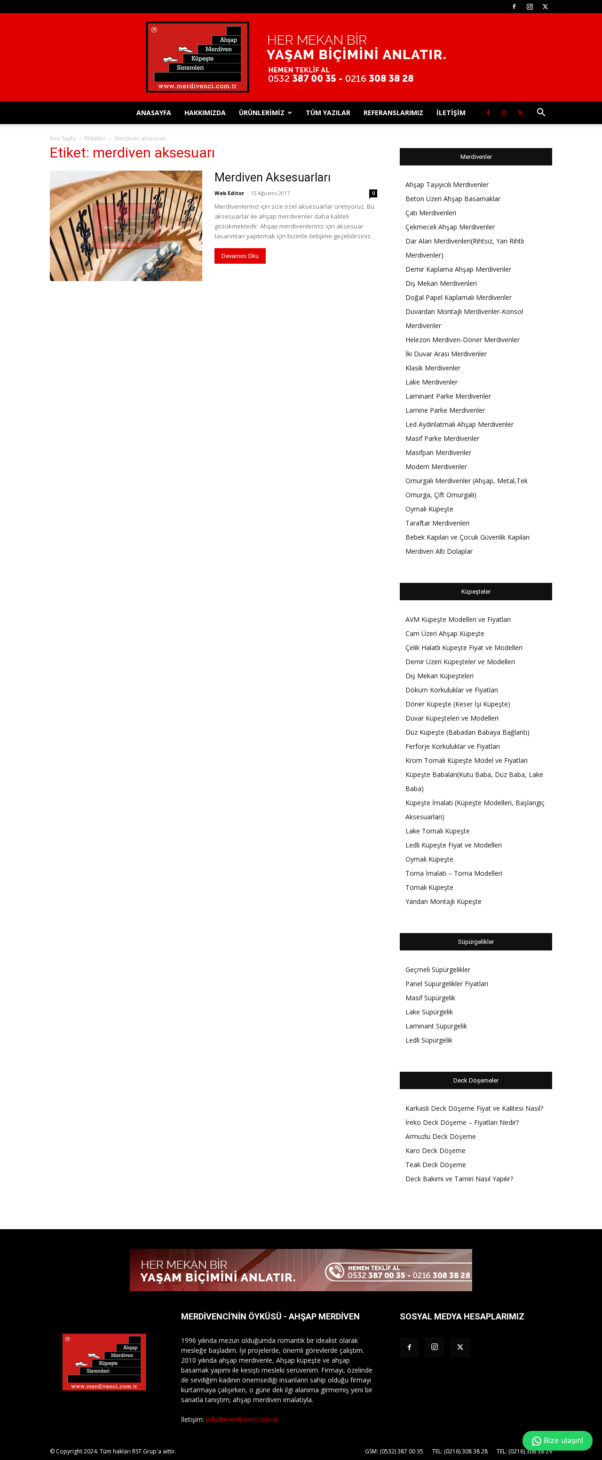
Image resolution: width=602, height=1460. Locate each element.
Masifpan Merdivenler (438, 452)
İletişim (451, 112)
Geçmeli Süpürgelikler (437, 969)
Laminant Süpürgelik (436, 1025)
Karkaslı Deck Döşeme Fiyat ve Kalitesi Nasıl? (474, 1108)
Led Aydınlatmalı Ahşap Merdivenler (459, 424)
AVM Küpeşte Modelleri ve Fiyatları (458, 619)
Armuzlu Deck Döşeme (440, 1136)
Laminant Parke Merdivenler (448, 396)
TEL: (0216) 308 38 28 (460, 1451)
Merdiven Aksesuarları (272, 177)
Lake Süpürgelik (429, 1011)
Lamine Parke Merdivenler (445, 410)
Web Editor (229, 192)
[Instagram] (530, 6)
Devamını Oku (240, 255)
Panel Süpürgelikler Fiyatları (446, 983)
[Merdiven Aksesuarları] (126, 226)
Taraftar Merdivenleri (437, 522)
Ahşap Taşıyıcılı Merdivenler (447, 184)
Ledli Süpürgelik (428, 1040)
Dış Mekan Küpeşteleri (439, 675)
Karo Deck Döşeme (435, 1150)
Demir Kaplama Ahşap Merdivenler (458, 269)
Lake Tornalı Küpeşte (437, 830)
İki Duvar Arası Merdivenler (446, 353)
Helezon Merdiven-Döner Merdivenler (462, 339)
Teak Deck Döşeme (435, 1164)
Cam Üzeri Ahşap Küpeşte (444, 633)
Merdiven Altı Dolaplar (439, 551)
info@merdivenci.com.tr (242, 1419)
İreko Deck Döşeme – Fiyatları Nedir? (462, 1122)
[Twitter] (545, 6)
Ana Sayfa (63, 138)
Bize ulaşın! (562, 1440)
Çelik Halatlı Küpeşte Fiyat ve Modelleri (464, 647)
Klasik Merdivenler (432, 367)
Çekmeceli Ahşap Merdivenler (450, 226)
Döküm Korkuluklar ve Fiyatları (451, 689)
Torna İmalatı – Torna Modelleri (453, 873)
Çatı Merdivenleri (430, 212)
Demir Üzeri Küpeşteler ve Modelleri (460, 661)
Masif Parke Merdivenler (442, 438)
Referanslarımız (393, 112)
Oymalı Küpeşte (429, 508)
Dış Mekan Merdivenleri (441, 283)
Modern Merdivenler (436, 466)
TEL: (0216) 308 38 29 (524, 1451)
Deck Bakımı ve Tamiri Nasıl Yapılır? (459, 1178)
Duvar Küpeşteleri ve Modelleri (452, 718)
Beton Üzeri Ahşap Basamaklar (452, 198)
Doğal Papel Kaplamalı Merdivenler (458, 297)
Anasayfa (153, 112)
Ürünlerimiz (262, 112)
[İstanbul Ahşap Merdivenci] (301, 57)
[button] (541, 113)
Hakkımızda (205, 112)
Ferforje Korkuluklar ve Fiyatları (452, 746)
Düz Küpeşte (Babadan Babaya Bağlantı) (467, 732)
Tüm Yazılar (328, 112)
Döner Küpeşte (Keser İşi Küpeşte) (457, 703)
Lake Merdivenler (431, 381)
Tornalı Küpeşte (429, 887)
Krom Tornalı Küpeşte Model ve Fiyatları (466, 760)
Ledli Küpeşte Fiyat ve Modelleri (453, 844)
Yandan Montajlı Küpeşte (443, 901)
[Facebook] (514, 6)
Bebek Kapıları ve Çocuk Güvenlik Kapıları (467, 537)
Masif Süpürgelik (430, 997)
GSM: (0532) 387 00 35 (394, 1451)
